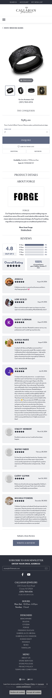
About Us (26, 658)
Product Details (26, 175)
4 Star (21, 247)
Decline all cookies (17, 692)
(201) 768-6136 (26, 102)
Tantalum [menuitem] (25, 648)
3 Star (21, 250)
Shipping (14, 151)
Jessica (19, 279)
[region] (26, 59)
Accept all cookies (34, 692)
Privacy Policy (26, 667)
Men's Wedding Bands (13, 28)
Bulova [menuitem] (26, 622)
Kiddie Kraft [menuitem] (26, 639)
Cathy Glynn (22, 476)
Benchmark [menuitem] (26, 619)
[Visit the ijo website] (30, 679)
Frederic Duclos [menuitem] (26, 630)
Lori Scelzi (21, 299)
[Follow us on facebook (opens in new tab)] (22, 574)
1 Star (22, 254)
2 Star (21, 252)
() (46, 245)
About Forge (26, 181)
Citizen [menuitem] (26, 624)
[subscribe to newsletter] (46, 568)
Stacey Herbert (23, 429)
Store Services (26, 661)
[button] (13, 2)
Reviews (26, 238)
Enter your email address (26, 564)
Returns (38, 151)
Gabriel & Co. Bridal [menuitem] (26, 633)
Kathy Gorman (23, 319)
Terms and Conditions (26, 669)
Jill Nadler (21, 368)
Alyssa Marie (22, 340)
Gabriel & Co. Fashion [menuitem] (26, 636)
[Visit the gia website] (22, 679)
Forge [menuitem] (26, 627)
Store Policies (26, 664)
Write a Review (26, 542)
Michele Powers (24, 498)
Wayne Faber (22, 449)
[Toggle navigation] (4, 19)
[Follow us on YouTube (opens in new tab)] (29, 574)
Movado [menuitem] (26, 642)
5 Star (21, 245)
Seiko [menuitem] (26, 645)
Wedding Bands (26, 230)
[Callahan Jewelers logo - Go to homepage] (26, 10)
